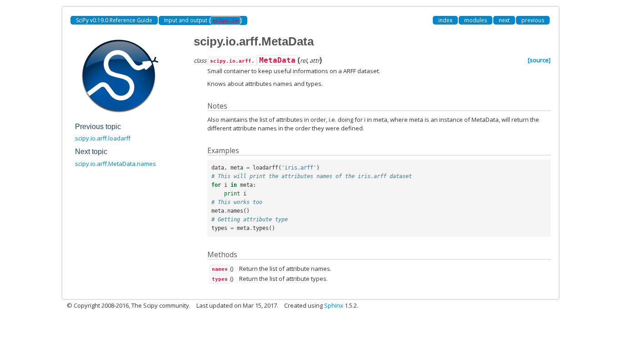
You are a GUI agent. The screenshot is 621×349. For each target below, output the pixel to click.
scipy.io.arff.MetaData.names (115, 164)
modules (475, 20)
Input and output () (203, 20)
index (445, 20)
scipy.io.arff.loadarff (102, 138)
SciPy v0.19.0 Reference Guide (114, 20)
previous (532, 20)
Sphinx (333, 305)
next (504, 20)
